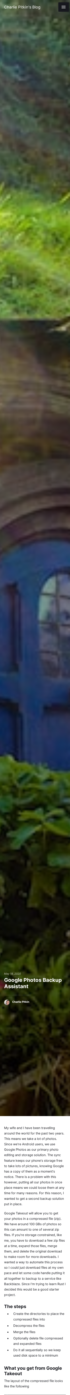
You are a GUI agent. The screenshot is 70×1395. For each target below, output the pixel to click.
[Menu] (63, 7)
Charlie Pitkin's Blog (22, 7)
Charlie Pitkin (20, 1001)
